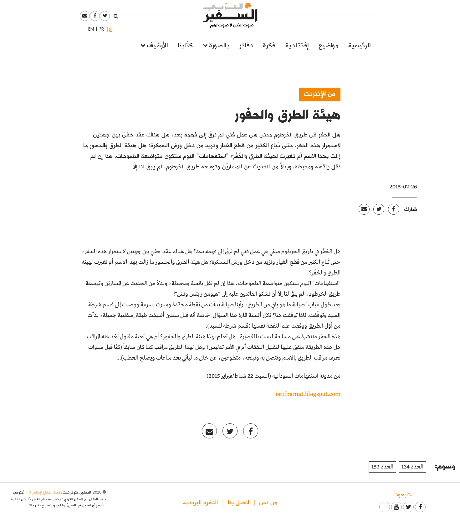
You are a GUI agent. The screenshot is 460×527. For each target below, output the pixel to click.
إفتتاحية (297, 44)
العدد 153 (382, 467)
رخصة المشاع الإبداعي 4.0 (43, 492)
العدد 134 (412, 467)
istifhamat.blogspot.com (308, 394)
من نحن (268, 502)
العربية (110, 29)
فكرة (269, 44)
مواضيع (328, 44)
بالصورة (219, 44)
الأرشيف (157, 44)
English (89, 29)
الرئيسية (359, 44)
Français (100, 29)
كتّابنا (185, 44)
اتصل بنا (238, 502)
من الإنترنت (319, 93)
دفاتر (246, 44)
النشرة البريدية (200, 502)
